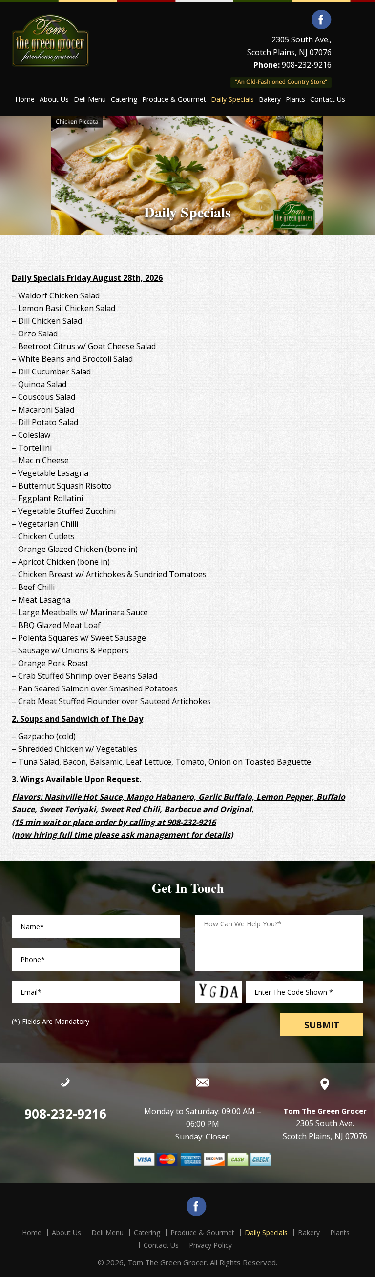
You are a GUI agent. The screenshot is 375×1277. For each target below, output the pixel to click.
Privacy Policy (210, 1245)
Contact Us (327, 99)
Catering (124, 99)
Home (25, 99)
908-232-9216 (307, 64)
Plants (295, 99)
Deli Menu (90, 99)
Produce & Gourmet (174, 99)
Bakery (270, 99)
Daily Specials (232, 99)
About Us (54, 99)
